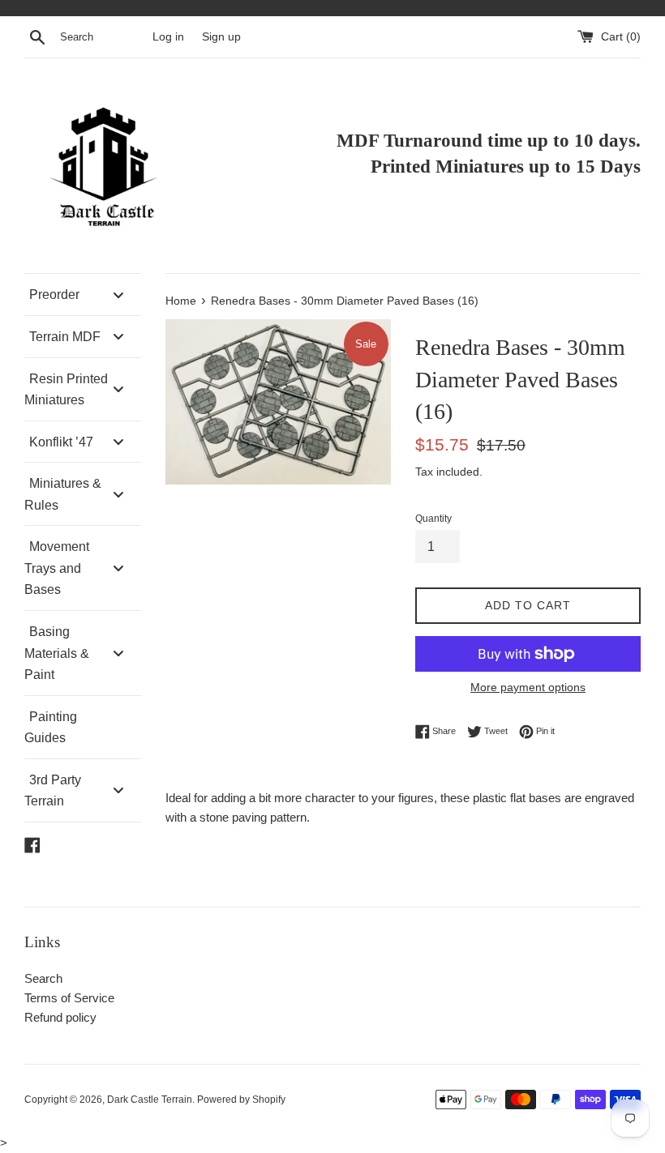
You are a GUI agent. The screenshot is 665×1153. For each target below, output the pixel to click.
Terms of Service (69, 998)
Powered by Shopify (241, 1099)
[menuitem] (82, 294)
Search (43, 978)
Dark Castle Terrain (149, 1099)
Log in (168, 37)
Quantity (433, 518)
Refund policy (60, 1017)
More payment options (528, 687)
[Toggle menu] (118, 294)
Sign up (221, 37)
